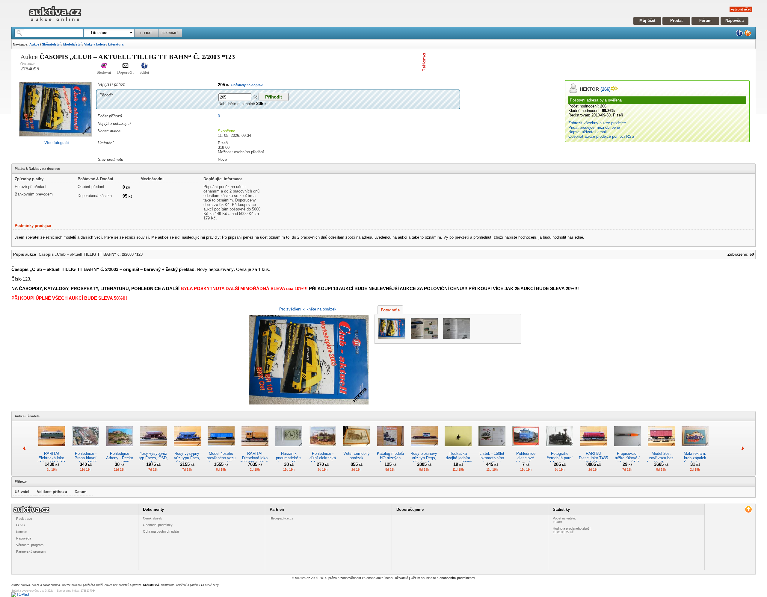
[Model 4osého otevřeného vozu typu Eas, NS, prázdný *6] (221, 449)
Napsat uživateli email (587, 132)
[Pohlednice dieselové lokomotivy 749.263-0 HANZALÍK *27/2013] (525, 449)
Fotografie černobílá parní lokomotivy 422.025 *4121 (560, 460)
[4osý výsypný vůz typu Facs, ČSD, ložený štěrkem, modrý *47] (187, 449)
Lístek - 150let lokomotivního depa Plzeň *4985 (491, 460)
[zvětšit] (307, 359)
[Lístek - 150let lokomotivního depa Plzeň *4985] (492, 449)
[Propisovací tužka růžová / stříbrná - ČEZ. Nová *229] (627, 449)
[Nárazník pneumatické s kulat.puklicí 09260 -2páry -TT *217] (289, 449)
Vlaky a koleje (94, 44)
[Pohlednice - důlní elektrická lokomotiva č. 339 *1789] (322, 449)
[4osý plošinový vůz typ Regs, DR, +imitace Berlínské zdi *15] (424, 449)
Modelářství (72, 44)
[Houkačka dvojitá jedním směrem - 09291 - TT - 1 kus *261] (458, 449)
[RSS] (747, 35)
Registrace (24, 518)
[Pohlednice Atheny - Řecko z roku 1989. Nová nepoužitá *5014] (119, 449)
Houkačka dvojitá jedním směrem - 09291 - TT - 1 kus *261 (458, 460)
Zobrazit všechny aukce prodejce (597, 123)
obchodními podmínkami (457, 578)
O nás (20, 525)
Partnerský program (31, 551)
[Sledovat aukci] (104, 66)
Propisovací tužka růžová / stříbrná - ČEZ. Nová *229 (627, 460)
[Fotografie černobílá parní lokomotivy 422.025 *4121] (559, 449)
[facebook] (739, 35)
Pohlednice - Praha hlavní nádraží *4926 (86, 458)
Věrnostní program (29, 545)
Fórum (705, 20)
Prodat (676, 20)
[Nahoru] (748, 509)
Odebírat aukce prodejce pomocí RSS (601, 136)
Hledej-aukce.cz (281, 518)
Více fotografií (56, 142)
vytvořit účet (741, 9)
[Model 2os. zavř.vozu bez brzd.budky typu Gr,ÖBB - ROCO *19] (661, 449)
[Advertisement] (499, 62)
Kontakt (21, 532)
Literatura (115, 44)
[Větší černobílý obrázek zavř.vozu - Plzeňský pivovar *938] (356, 449)
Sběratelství (51, 44)
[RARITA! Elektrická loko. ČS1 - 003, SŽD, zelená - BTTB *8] (52, 449)
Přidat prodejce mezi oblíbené (594, 127)
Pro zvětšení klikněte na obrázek (307, 309)
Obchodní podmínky (158, 525)
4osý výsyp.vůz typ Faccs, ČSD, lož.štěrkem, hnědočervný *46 (153, 460)
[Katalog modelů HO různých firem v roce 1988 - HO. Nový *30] (390, 449)
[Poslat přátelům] (125, 66)
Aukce (34, 44)
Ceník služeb (152, 518)
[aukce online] (55, 22)
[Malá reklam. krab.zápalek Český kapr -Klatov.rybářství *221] (695, 449)
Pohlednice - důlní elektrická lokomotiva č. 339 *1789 (322, 460)
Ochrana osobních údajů (161, 531)
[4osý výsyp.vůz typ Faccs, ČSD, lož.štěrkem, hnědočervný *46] (153, 449)
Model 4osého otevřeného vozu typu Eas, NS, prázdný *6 (221, 460)
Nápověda (734, 20)
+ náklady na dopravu (247, 85)
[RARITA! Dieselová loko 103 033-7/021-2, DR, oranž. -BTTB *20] (255, 449)
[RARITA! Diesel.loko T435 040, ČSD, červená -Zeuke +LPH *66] (593, 449)
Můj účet (647, 20)
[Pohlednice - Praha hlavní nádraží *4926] (85, 449)
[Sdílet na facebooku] (144, 66)
